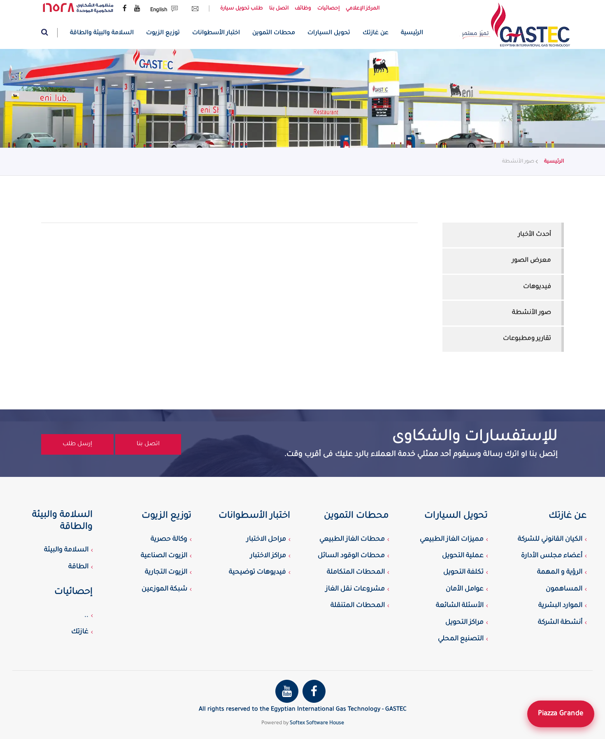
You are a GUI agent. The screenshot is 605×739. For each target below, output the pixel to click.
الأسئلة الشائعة (460, 605)
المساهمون (564, 589)
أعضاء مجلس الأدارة (551, 556)
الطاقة (78, 567)
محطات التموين (273, 33)
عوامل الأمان (465, 589)
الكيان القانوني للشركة (550, 539)
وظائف (303, 9)
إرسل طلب (77, 444)
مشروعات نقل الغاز (355, 589)
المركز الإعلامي (362, 9)
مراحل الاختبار (266, 539)
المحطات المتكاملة (356, 572)
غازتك (79, 632)
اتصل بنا (279, 9)
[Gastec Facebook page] (125, 9)
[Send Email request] (193, 10)
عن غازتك (376, 33)
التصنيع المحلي (461, 639)
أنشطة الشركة (560, 622)
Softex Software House (317, 723)
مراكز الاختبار (268, 556)
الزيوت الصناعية (164, 556)
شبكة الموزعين (164, 589)
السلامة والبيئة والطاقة (102, 33)
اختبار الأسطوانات (216, 33)
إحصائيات (328, 9)
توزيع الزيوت (163, 33)
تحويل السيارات (328, 33)
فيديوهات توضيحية (257, 572)
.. (86, 615)
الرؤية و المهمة (559, 572)
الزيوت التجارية (166, 572)
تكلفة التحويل (463, 572)
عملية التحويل (463, 556)
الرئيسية (412, 33)
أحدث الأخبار (534, 234)
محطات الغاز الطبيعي (352, 539)
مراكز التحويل (464, 622)
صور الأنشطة (531, 312)
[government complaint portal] (78, 8)
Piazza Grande (561, 714)
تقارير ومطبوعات (527, 338)
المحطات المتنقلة (357, 605)
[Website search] (49, 32)
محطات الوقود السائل (351, 556)
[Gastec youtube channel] (137, 9)
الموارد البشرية (560, 605)
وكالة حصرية (169, 539)
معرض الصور (531, 260)
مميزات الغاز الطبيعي (452, 539)
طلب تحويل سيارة (241, 9)
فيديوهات (537, 287)
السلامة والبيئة (66, 550)
